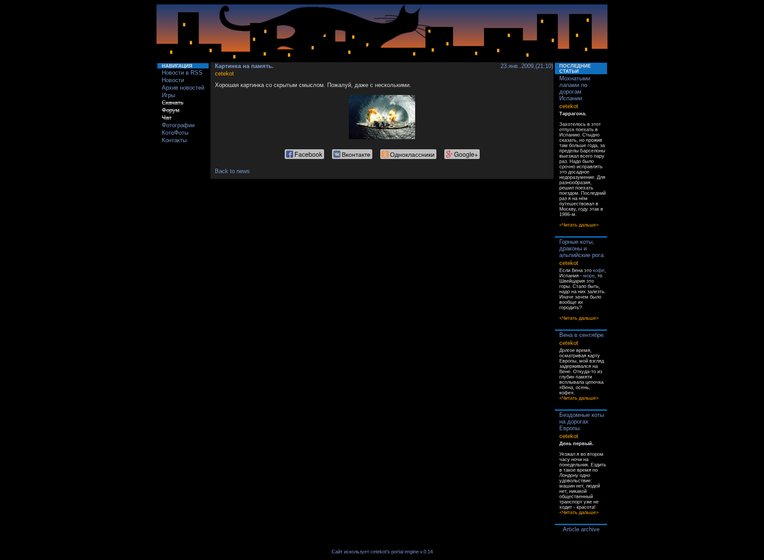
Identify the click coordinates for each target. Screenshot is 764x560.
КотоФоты (175, 132)
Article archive (581, 529)
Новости (173, 80)
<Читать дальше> (579, 224)
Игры (168, 95)
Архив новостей (183, 87)
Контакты (174, 140)
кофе (598, 270)
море (589, 275)
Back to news (232, 171)
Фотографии (178, 125)
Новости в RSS (182, 72)
